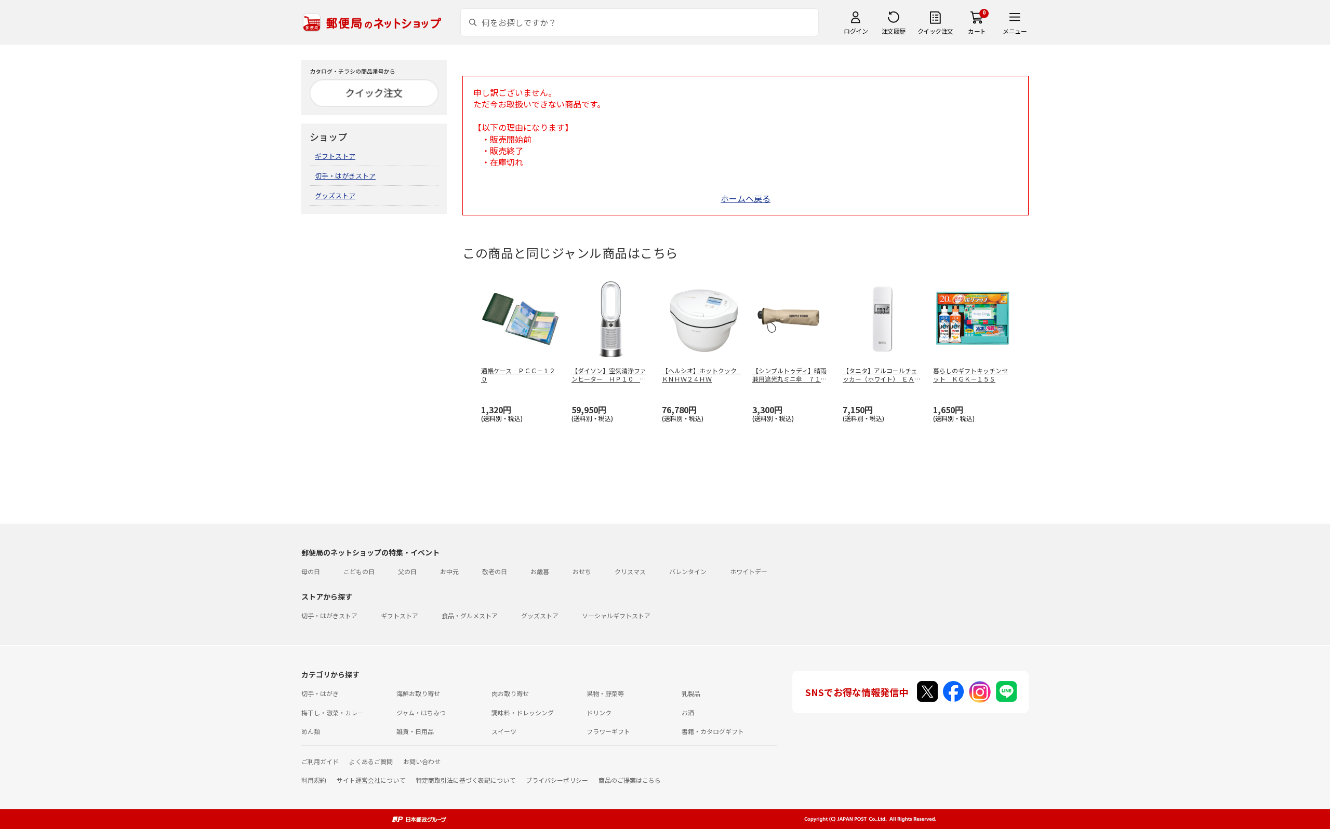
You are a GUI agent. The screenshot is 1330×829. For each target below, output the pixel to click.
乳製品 (691, 693)
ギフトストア (335, 156)
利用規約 (313, 780)
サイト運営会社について (371, 780)
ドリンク (599, 712)
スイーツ (503, 731)
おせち (582, 571)
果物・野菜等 (605, 693)
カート (977, 30)
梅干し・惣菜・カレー (332, 712)
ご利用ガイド (320, 761)
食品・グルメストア (470, 615)
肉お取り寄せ (510, 693)
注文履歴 (894, 30)
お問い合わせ (422, 761)
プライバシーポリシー (557, 780)
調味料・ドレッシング (522, 712)
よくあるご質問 (371, 761)
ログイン (856, 30)
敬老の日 (494, 571)
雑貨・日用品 (415, 731)
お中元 (449, 571)
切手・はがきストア (345, 176)
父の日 (407, 571)
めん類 (310, 731)
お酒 (688, 712)
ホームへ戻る (745, 198)
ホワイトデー (748, 571)
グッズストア (335, 195)
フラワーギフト (608, 731)
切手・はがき (320, 693)
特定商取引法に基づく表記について (465, 780)
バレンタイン (688, 571)
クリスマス (630, 571)
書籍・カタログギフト (713, 731)
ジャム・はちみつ (421, 712)
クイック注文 (935, 30)
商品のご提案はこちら (629, 780)
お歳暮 (539, 571)
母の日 (310, 571)
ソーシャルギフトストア (616, 615)
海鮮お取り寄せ (418, 693)
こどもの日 (359, 571)
